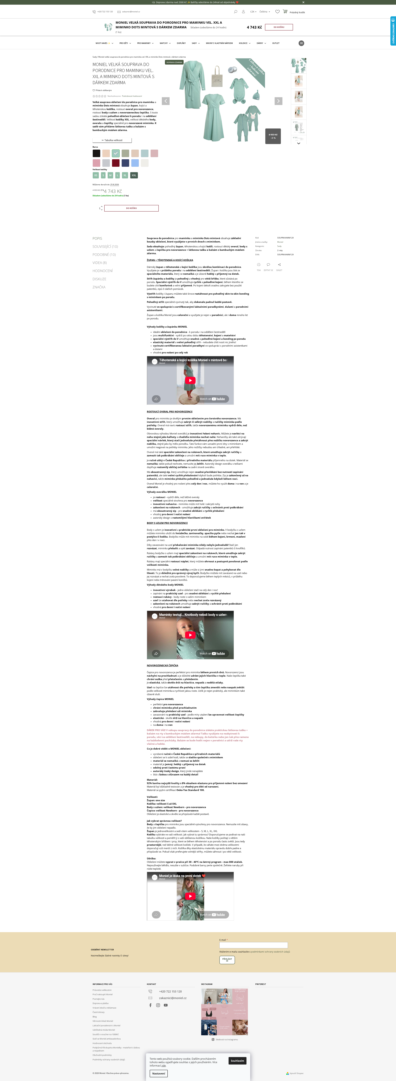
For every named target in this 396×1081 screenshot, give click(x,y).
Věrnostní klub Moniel (103, 1021)
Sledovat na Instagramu (227, 1039)
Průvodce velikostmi (102, 990)
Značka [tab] (99, 287)
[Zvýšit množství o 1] (101, 206)
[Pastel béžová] (135, 153)
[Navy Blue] (125, 163)
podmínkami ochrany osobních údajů (270, 951)
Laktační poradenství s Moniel (106, 1025)
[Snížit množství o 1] (101, 210)
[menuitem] (104, 43)
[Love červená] (116, 163)
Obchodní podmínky (102, 1055)
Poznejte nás (98, 998)
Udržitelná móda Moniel (104, 1029)
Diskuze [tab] (99, 279)
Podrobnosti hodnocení (132, 96)
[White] (145, 163)
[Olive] (125, 153)
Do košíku (279, 27)
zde (164, 1065)
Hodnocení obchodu (102, 1043)
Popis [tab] (97, 238)
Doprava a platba (100, 1003)
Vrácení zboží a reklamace (104, 1007)
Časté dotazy (99, 1012)
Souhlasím (237, 1060)
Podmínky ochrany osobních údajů (109, 1059)
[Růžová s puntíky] (96, 163)
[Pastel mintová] (145, 153)
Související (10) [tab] (105, 246)
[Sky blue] (135, 163)
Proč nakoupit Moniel (102, 994)
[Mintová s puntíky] (116, 153)
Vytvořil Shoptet (296, 1073)
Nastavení (158, 1073)
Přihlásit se (227, 960)
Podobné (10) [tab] (104, 254)
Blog (95, 1016)
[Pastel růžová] (154, 153)
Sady (279, 246)
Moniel (280, 242)
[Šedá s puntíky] (106, 163)
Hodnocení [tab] (103, 271)
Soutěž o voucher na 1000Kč (106, 1034)
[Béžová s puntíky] (106, 153)
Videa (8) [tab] (100, 262)
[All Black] (96, 153)
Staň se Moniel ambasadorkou (107, 1038)
